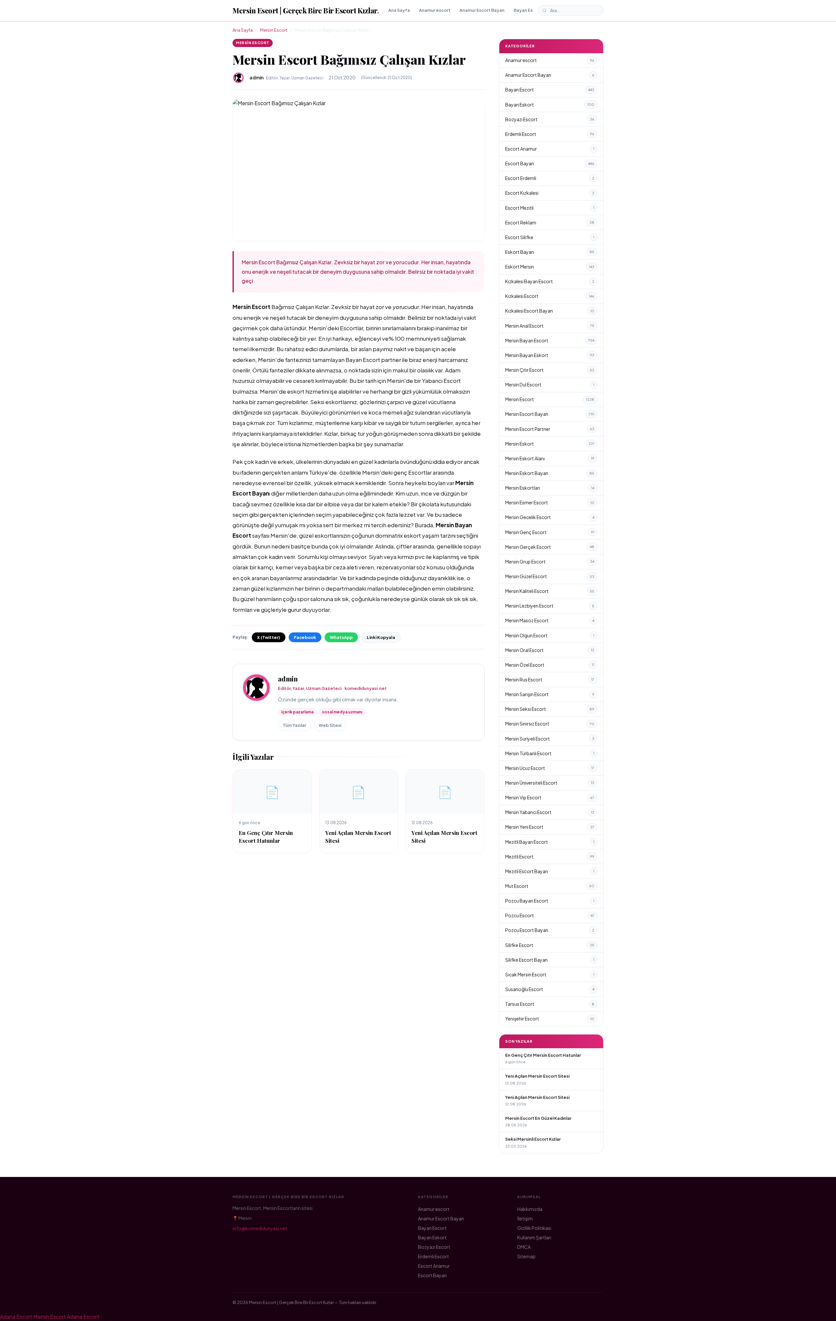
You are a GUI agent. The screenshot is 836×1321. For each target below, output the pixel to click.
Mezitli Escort (549, 856)
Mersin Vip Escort (549, 797)
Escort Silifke (549, 237)
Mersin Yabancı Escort (549, 812)
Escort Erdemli (549, 178)
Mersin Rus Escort (549, 679)
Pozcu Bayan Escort (549, 901)
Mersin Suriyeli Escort (549, 739)
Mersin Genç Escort (549, 532)
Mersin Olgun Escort (549, 635)
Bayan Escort (528, 10)
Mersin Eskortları (549, 488)
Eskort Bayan (549, 252)
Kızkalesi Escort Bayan (549, 311)
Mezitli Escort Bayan (549, 871)
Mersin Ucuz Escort (549, 768)
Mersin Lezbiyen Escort (549, 606)
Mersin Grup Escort (549, 561)
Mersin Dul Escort (549, 384)
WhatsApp (341, 637)
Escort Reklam (549, 222)
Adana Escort (16, 1316)
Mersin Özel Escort (549, 665)
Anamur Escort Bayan (482, 10)
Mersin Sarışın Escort (549, 694)
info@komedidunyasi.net (260, 1228)
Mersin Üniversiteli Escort (549, 783)
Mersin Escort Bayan (549, 414)
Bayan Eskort (549, 104)
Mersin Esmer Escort (549, 502)
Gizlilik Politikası (534, 1228)
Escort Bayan (549, 163)
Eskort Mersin (549, 266)
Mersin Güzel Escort (549, 576)
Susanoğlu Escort (549, 989)
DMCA (524, 1247)
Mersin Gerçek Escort (549, 547)
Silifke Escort (549, 945)
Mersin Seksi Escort (549, 709)
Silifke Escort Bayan (549, 960)
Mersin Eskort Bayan (549, 473)
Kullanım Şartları (534, 1237)
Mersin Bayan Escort (549, 340)
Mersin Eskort (549, 444)
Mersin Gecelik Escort (549, 517)
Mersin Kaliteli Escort (549, 591)
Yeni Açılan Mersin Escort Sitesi (537, 1076)
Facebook (305, 637)
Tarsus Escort (549, 1004)
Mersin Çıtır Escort (549, 370)
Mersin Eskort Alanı (549, 458)
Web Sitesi (330, 725)
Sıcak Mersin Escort (549, 974)
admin (288, 678)
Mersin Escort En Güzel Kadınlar (538, 1118)
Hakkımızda (529, 1209)
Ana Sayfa (399, 10)
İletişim (525, 1218)
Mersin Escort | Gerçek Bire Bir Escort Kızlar (306, 10)
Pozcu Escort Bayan (549, 930)
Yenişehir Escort (549, 1018)
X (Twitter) (268, 637)
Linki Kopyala (381, 637)
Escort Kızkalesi (549, 193)
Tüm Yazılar (294, 725)
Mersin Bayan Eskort (549, 355)
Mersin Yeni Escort (549, 827)
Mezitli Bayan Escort (549, 842)
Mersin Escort (273, 30)
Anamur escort (434, 10)
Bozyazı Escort (549, 119)
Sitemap (526, 1256)
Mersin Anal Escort (549, 326)
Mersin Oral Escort (549, 650)
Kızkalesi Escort (549, 296)
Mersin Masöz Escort (549, 620)
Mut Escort (549, 886)
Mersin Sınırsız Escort (549, 723)
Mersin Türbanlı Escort (549, 753)
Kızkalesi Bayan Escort (549, 281)
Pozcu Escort (549, 915)
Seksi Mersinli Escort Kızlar (533, 1139)
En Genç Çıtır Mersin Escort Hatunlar (266, 836)
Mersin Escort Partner (549, 429)
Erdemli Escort (549, 134)
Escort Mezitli (549, 208)
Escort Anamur (549, 149)
